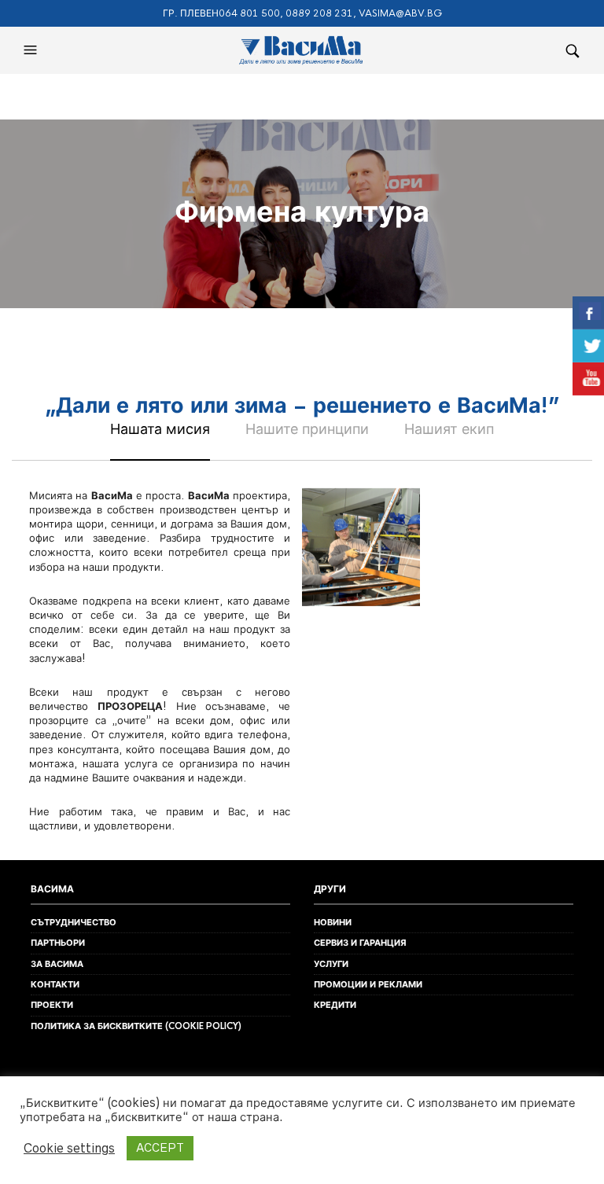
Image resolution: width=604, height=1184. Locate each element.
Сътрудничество (73, 922)
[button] (32, 50)
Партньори (58, 942)
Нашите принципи (307, 428)
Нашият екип (449, 428)
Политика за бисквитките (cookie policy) (136, 1025)
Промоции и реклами (368, 984)
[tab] (160, 440)
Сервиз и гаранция (360, 942)
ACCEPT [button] (160, 1148)
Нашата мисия (160, 428)
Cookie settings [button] (69, 1148)
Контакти (55, 984)
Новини (333, 922)
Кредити (335, 1004)
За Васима (57, 963)
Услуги (331, 963)
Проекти (52, 1004)
